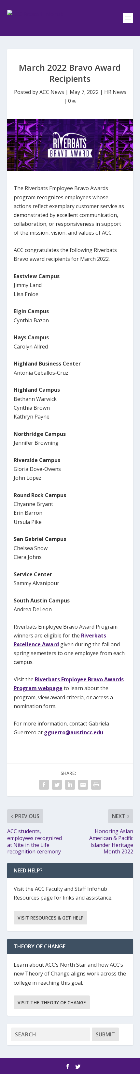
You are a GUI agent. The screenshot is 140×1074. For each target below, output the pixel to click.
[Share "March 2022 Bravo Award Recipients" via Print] (96, 784)
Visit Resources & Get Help (50, 918)
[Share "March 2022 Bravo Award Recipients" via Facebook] (43, 784)
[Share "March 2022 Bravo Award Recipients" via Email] (83, 784)
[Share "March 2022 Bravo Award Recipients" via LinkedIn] (70, 784)
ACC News (51, 92)
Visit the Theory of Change (52, 1002)
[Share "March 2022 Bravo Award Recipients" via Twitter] (56, 784)
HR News (115, 92)
